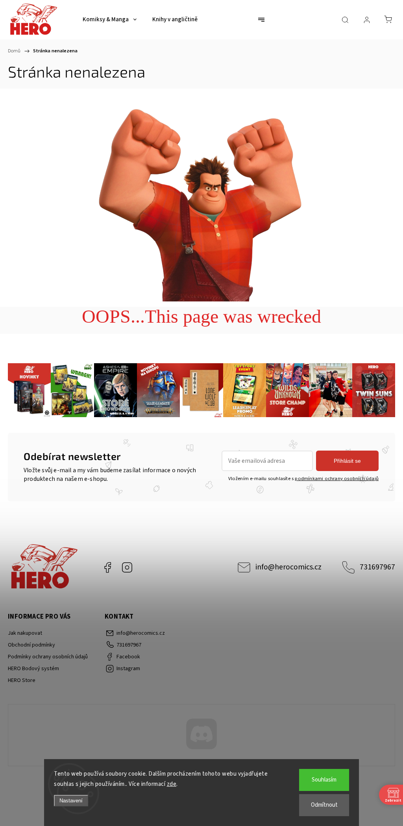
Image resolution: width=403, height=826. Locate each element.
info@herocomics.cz (288, 567)
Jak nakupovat (25, 633)
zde (172, 784)
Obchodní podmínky (31, 645)
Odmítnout (324, 805)
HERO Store (21, 680)
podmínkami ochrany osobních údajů (337, 478)
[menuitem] (110, 19)
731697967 (377, 567)
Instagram (127, 567)
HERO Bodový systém (33, 669)
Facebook (107, 567)
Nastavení (71, 801)
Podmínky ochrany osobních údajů (48, 657)
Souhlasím (324, 780)
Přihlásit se (347, 461)
